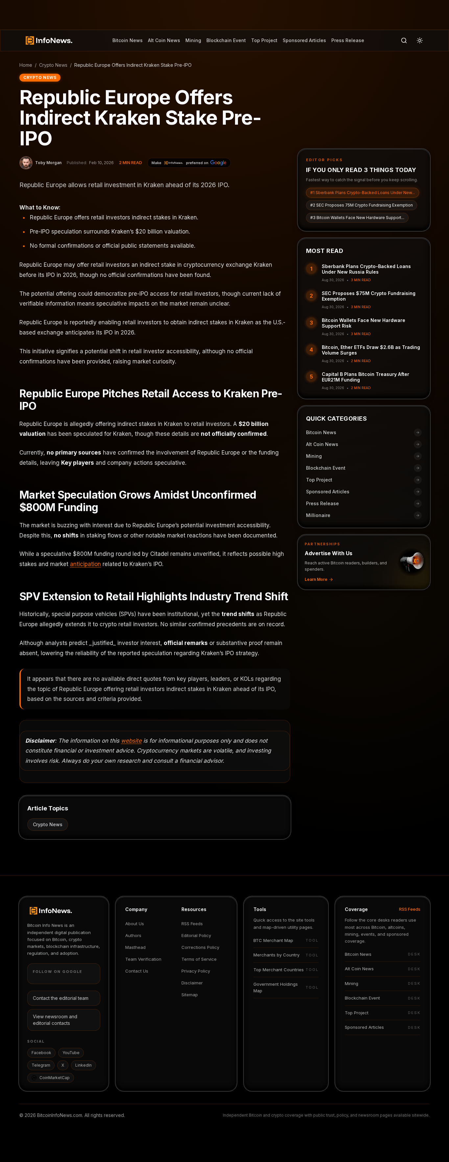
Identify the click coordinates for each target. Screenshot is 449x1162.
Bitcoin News (127, 40)
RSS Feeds (192, 923)
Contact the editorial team (60, 998)
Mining (193, 40)
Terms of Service (199, 959)
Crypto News (53, 65)
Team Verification (143, 959)
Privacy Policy (195, 971)
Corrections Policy (200, 947)
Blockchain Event (226, 40)
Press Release (347, 40)
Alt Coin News (164, 40)
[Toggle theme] (420, 40)
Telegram (41, 1065)
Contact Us (136, 971)
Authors (133, 935)
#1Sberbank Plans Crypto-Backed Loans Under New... (362, 192)
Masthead (135, 947)
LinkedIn (83, 1065)
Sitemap (189, 994)
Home (25, 65)
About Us (134, 923)
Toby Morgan (48, 162)
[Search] (404, 40)
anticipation (85, 564)
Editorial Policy (196, 935)
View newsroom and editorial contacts (55, 1020)
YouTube (71, 1052)
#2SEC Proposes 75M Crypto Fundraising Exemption (361, 205)
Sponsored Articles (304, 40)
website (131, 740)
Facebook (41, 1052)
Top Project (264, 40)
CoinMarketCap (54, 1077)
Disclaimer (192, 982)
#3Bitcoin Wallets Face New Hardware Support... (357, 217)
